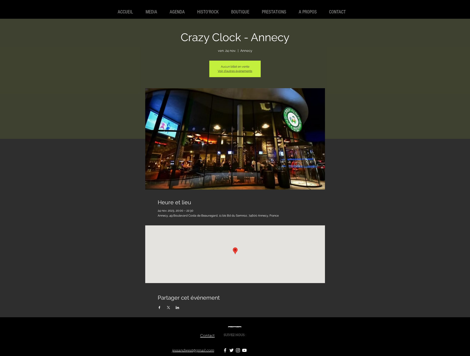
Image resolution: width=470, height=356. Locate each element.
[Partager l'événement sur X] (168, 307)
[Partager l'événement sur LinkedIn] (177, 307)
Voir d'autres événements (235, 71)
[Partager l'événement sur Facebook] (159, 307)
